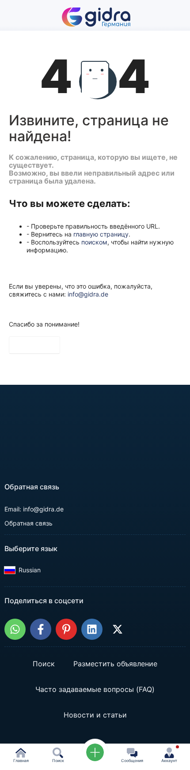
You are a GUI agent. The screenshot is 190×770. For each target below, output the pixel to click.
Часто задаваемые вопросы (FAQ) (95, 689)
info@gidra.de (88, 294)
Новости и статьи (95, 714)
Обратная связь (28, 523)
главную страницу (101, 234)
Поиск (44, 663)
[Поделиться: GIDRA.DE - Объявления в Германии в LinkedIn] (92, 629)
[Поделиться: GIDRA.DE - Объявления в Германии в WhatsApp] (15, 629)
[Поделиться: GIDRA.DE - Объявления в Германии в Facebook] (40, 629)
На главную (34, 345)
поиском (94, 242)
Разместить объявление (115, 663)
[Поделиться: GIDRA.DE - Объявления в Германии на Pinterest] (66, 629)
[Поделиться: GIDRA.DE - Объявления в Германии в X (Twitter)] (117, 629)
